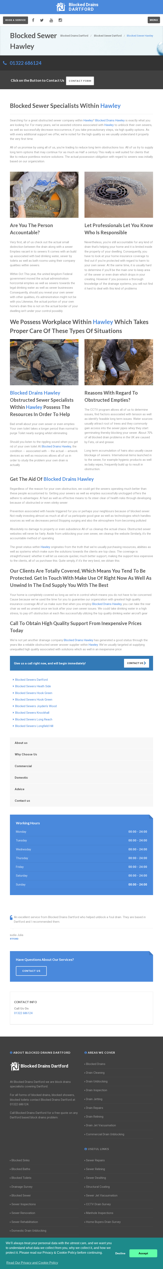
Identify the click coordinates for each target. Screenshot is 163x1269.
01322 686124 (25, 63)
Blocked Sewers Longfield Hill (34, 726)
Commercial (23, 766)
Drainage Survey (22, 1187)
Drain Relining (94, 1116)
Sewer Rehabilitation (25, 1222)
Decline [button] (120, 1253)
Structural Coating (98, 1187)
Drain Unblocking (97, 1081)
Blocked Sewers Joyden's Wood (36, 706)
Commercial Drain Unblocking (105, 1134)
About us (21, 743)
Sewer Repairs (95, 1160)
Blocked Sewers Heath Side (33, 686)
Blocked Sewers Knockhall (32, 712)
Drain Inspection (96, 1090)
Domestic (21, 777)
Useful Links (98, 1149)
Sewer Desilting (96, 1178)
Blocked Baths (21, 1169)
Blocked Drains (95, 1064)
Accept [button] (143, 1253)
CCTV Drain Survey (98, 1204)
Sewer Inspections (24, 1204)
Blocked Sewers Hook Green (33, 693)
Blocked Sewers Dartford (31, 679)
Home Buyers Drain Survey (103, 1222)
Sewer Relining (95, 1169)
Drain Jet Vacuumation (101, 1125)
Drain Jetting (94, 1099)
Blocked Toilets (21, 1178)
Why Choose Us (26, 754)
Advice (19, 789)
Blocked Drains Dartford (44, 1066)
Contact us (22, 800)
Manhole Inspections (99, 1213)
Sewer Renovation (23, 1213)
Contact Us (135, 663)
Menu (154, 19)
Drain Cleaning (95, 1072)
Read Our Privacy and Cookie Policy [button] (32, 1262)
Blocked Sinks (21, 1160)
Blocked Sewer (21, 1195)
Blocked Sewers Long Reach (33, 719)
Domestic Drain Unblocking (29, 1230)
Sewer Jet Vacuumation (101, 1195)
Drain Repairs (94, 1108)
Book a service (15, 20)
